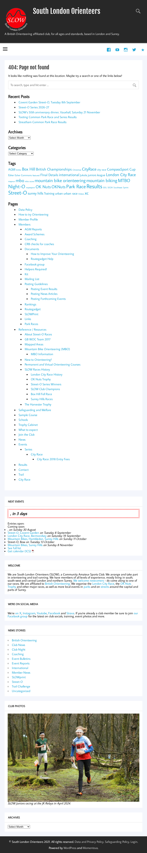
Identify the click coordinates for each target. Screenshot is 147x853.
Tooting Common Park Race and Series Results (48, 117)
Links (28, 319)
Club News (18, 645)
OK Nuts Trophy (41, 379)
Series (28, 449)
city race (101, 169)
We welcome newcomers (88, 580)
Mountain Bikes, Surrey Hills (25, 545)
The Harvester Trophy (38, 404)
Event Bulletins (21, 659)
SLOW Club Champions (45, 389)
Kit (26, 274)
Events (23, 444)
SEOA (110, 187)
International (20, 668)
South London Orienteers (66, 11)
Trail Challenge (21, 686)
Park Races (31, 324)
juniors (92, 175)
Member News (21, 672)
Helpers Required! (36, 269)
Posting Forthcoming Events (48, 299)
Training (49, 193)
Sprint (125, 187)
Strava (70, 613)
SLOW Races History (37, 369)
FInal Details (49, 174)
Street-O (17, 192)
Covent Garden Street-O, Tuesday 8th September (49, 102)
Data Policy (25, 209)
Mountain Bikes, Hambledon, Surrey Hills (33, 539)
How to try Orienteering (33, 214)
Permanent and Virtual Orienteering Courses (52, 364)
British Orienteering (57, 583)
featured (36, 175)
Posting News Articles (44, 294)
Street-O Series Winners (46, 384)
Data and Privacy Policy (89, 842)
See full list (14, 548)
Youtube (42, 613)
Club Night (18, 649)
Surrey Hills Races (42, 399)
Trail (21, 474)
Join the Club (26, 434)
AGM (11, 169)
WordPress (70, 848)
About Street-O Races (38, 334)
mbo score (29, 181)
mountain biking (101, 180)
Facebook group (35, 264)
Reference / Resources (32, 329)
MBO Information (42, 354)
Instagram (29, 613)
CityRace (89, 169)
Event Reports (20, 663)
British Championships (54, 169)
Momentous (90, 848)
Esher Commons (23, 175)
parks (87, 587)
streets (105, 587)
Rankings (30, 304)
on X (18, 613)
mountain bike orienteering (60, 180)
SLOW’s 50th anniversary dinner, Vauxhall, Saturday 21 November (59, 112)
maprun (11, 181)
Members (24, 224)
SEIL (105, 187)
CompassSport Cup (121, 169)
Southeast (118, 187)
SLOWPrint (31, 314)
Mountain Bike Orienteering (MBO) (47, 349)
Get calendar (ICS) (19, 551)
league (101, 175)
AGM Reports (33, 229)
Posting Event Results (44, 289)
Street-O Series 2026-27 (34, 107)
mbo (20, 180)
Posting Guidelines (36, 284)
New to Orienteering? (38, 359)
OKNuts (58, 186)
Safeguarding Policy (117, 842)
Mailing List (32, 279)
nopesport (30, 187)
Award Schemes (34, 234)
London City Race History (46, 374)
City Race (37, 454)
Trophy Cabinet (28, 425)
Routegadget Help (42, 259)
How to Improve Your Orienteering (52, 254)
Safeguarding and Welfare (35, 410)
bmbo (18, 169)
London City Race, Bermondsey (27, 536)
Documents (32, 249)
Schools (23, 420)
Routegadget (33, 309)
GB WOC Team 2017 (38, 339)
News (22, 439)
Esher (11, 175)
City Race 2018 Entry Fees (53, 459)
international (69, 174)
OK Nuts (43, 186)
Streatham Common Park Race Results (42, 122)
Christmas (77, 169)
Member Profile (28, 219)
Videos (81, 193)
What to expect (28, 430)
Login (134, 842)
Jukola (83, 175)
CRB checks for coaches (39, 244)
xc (86, 193)
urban (59, 193)
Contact (24, 470)
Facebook (54, 613)
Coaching (31, 239)
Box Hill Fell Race (41, 394)
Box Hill (28, 169)
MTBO (124, 180)
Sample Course (28, 415)
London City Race (121, 174)
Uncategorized (21, 691)
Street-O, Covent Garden (23, 533)
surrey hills (35, 193)
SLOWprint (19, 677)
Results (94, 186)
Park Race (76, 186)
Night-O (16, 186)
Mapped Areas (34, 344)
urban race (71, 193)
